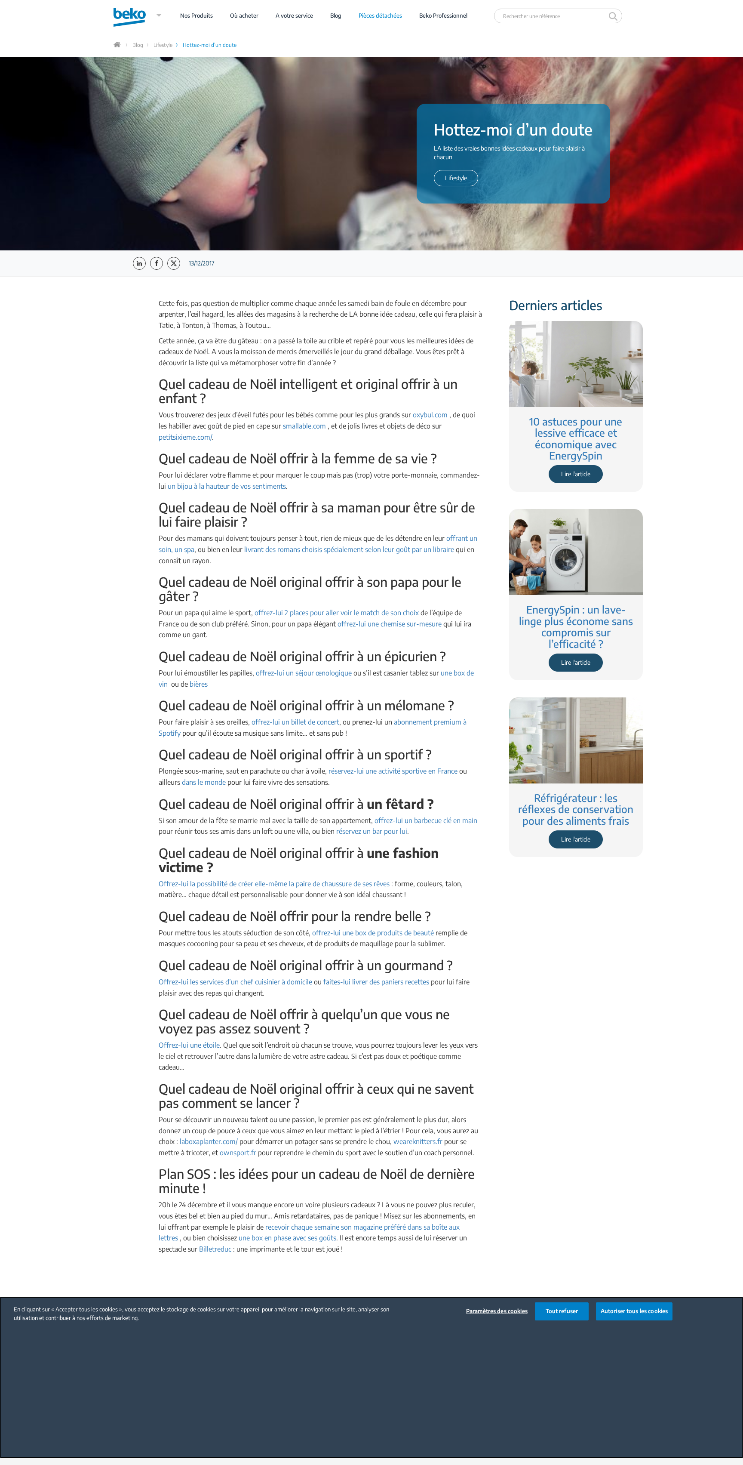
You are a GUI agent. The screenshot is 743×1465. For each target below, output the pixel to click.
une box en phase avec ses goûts (287, 1238)
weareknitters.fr (417, 1141)
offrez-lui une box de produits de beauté (373, 932)
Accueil (118, 45)
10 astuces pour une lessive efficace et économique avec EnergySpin (575, 438)
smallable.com (304, 426)
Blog (335, 15)
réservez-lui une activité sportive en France (393, 771)
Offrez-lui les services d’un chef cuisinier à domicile (235, 982)
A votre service (294, 15)
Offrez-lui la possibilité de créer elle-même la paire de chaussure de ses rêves (274, 883)
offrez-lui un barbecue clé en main (426, 820)
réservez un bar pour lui (371, 831)
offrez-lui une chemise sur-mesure (390, 624)
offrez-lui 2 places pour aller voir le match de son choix (337, 612)
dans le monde (204, 782)
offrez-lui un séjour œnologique (304, 673)
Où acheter (244, 15)
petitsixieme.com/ (185, 437)
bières (199, 684)
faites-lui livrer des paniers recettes (376, 982)
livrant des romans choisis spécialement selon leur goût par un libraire (349, 549)
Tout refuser (562, 1311)
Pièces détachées (380, 15)
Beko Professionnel (443, 15)
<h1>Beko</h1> (138, 15)
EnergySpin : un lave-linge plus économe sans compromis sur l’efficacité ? (576, 626)
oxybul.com (430, 414)
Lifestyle (163, 45)
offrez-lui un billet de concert (295, 722)
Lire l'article (575, 474)
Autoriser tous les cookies (634, 1311)
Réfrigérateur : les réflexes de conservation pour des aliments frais (575, 809)
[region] (371, 1377)
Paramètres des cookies (497, 1311)
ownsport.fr (238, 1152)
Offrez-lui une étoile (189, 1045)
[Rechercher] (614, 16)
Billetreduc (215, 1249)
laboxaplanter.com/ (209, 1141)
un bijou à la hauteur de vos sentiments (227, 486)
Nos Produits (196, 15)
